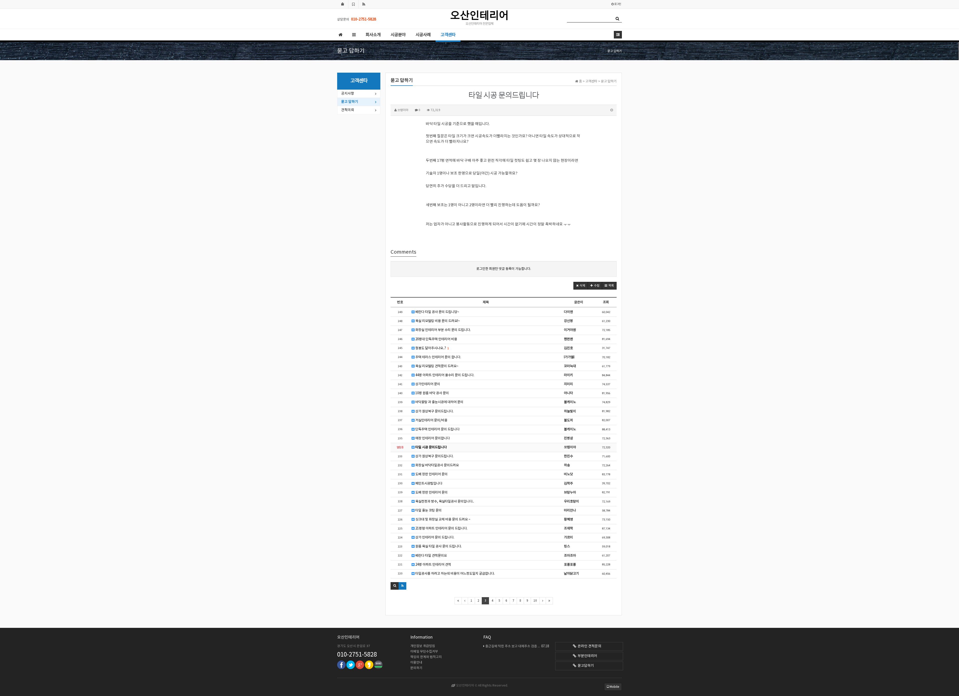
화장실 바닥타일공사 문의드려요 (437, 465)
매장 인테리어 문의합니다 (432, 438)
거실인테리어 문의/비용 (431, 420)
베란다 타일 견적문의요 (431, 556)
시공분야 (398, 34)
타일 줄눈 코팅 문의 (428, 511)
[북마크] (353, 4)
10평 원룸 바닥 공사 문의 (432, 393)
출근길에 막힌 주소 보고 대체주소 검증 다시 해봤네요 (517, 646)
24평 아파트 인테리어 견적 (433, 565)
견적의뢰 (347, 110)
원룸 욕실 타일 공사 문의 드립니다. (438, 546)
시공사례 (423, 34)
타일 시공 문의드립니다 (431, 447)
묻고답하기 (585, 666)
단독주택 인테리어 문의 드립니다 (437, 429)
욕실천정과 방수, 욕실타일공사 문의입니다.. (444, 502)
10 (535, 600)
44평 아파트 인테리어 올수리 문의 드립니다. (444, 375)
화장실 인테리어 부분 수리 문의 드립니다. (443, 330)
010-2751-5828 (357, 654)
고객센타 (448, 34)
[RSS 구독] (364, 4)
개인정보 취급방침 (422, 646)
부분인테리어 (586, 656)
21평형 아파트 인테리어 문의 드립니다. (441, 528)
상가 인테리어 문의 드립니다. (434, 537)
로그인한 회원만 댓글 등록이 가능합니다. (503, 269)
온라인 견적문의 (588, 646)
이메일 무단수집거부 (424, 652)
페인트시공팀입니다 (428, 484)
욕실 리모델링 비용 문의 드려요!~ (437, 321)
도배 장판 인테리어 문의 (431, 474)
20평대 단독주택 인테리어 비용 (436, 339)
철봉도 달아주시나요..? (432, 348)
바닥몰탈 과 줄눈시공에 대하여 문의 (439, 402)
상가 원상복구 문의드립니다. (434, 411)
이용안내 (416, 663)
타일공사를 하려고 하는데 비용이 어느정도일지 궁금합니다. (455, 574)
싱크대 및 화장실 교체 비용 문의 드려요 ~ (442, 520)
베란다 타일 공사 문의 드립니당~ (437, 312)
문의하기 (416, 668)
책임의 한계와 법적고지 (426, 657)
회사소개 (373, 34)
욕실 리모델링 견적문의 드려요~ (436, 366)
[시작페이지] (342, 4)
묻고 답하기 (349, 102)
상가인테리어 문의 (427, 384)
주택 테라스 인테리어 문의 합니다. (438, 357)
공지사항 (347, 94)
